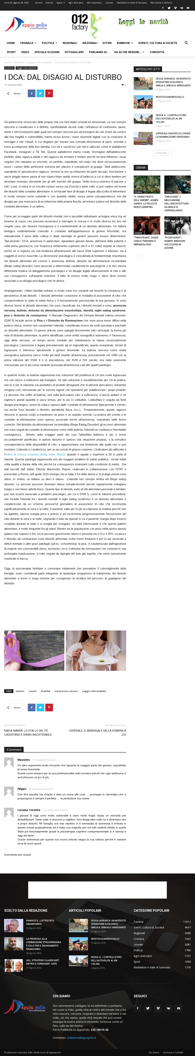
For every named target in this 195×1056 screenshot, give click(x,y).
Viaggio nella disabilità (40, 62)
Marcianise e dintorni (161, 2)
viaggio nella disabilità (94, 691)
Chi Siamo (154, 1052)
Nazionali (89, 43)
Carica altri (161, 152)
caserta (33, 691)
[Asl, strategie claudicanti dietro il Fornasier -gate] (13, 965)
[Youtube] (188, 8)
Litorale (109, 2)
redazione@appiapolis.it (81, 1037)
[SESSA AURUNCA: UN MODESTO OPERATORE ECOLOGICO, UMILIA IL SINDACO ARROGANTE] (143, 83)
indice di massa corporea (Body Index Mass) (35, 454)
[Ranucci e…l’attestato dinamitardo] (13, 925)
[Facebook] (163, 8)
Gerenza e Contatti (173, 1052)
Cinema (138, 192)
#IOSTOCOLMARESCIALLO (170, 97)
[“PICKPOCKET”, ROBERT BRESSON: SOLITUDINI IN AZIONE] (177, 225)
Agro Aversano (76, 2)
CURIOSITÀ (157, 52)
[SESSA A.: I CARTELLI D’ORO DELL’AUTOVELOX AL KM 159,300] (143, 119)
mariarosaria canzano (66, 691)
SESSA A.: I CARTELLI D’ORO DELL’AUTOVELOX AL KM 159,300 (171, 118)
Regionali (70, 43)
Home (11, 43)
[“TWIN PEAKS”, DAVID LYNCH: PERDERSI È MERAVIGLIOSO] (147, 225)
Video (25, 52)
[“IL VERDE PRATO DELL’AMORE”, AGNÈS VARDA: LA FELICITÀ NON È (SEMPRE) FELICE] (147, 184)
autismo (20, 691)
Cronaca (26, 43)
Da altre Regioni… (127, 52)
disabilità (45, 691)
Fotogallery (74, 52)
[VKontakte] (182, 8)
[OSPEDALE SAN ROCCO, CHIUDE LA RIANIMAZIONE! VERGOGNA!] (143, 138)
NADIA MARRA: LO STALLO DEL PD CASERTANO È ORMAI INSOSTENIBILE (28, 732)
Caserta (49, 2)
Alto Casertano (94, 2)
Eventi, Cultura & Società (157, 43)
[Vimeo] (175, 8)
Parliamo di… (99, 52)
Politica (48, 43)
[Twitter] (169, 8)
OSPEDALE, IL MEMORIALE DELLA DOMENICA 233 (97, 732)
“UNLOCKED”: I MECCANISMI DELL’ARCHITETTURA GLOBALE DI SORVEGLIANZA (176, 203)
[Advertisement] (65, 110)
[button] (186, 43)
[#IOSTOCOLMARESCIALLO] (143, 102)
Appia (59, 2)
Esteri (107, 43)
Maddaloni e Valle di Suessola (132, 2)
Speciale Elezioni (46, 52)
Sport (11, 52)
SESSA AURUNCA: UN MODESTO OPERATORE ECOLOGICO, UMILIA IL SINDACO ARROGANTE (173, 82)
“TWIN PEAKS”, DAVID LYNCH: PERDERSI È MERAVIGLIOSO (146, 241)
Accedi (38, 2)
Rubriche (123, 43)
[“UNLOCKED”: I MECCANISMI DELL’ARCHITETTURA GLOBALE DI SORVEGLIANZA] (177, 184)
